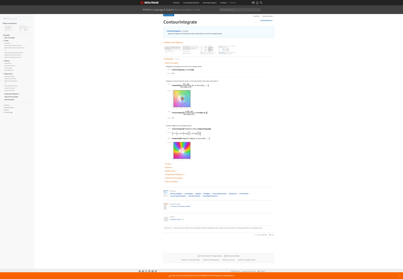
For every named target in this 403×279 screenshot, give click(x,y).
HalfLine (215, 52)
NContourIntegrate (176, 194)
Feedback (262, 235)
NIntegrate (206, 194)
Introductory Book (232, 256)
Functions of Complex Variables (181, 206)
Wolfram (238, 271)
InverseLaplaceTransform (178, 196)
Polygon (223, 52)
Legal (244, 271)
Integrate (198, 194)
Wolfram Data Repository (211, 260)
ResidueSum (233, 194)
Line (222, 48)
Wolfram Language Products (247, 260)
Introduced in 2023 (177, 219)
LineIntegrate (188, 194)
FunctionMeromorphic (219, 194)
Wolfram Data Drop (228, 260)
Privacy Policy (251, 271)
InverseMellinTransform (210, 196)
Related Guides (267, 16)
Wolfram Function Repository (191, 260)
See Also (256, 16)
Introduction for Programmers (211, 256)
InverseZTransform (194, 196)
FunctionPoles (243, 194)
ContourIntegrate (173, 31)
